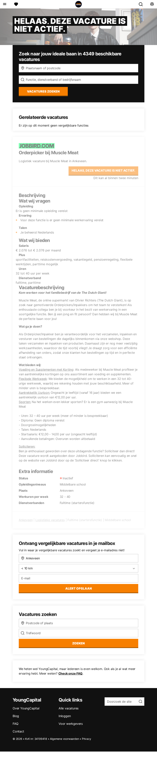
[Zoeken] (142, 4)
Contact (18, 731)
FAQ (15, 724)
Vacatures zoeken (43, 91)
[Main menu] (4, 4)
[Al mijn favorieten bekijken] (16, 4)
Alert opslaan (78, 588)
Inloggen (65, 716)
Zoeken (78, 643)
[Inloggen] (152, 4)
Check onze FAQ (70, 673)
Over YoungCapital (26, 708)
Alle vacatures (68, 708)
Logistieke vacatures (50, 520)
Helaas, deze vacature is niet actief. (103, 170)
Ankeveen (26, 520)
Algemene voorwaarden (64, 738)
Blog (16, 716)
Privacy (86, 738)
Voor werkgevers (71, 724)
